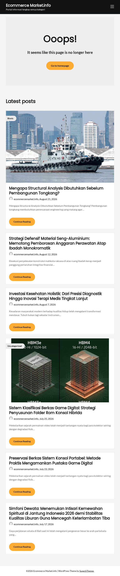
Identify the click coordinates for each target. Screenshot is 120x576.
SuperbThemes (87, 571)
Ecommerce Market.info (28, 5)
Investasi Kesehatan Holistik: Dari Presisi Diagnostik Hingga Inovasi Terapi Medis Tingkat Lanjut (55, 296)
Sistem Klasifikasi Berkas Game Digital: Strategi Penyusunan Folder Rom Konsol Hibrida (52, 410)
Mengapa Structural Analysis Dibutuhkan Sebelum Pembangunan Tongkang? (56, 191)
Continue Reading (22, 221)
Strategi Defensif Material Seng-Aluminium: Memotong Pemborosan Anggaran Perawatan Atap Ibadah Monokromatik (57, 243)
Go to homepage (60, 65)
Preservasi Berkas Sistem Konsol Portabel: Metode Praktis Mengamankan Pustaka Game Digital (55, 461)
